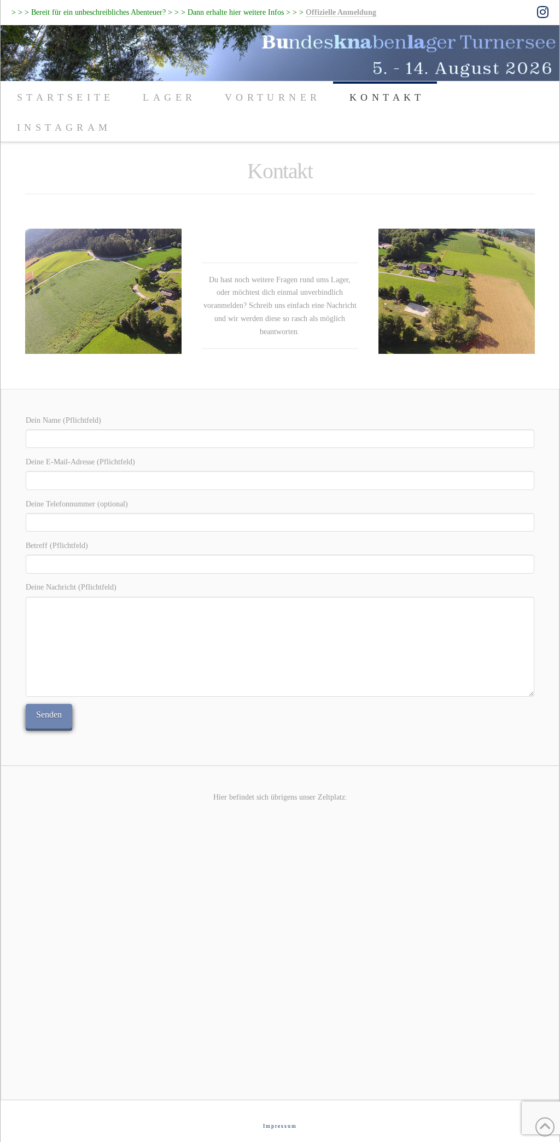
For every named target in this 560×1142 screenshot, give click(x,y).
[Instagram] (543, 12)
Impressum (280, 1126)
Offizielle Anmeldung (341, 12)
